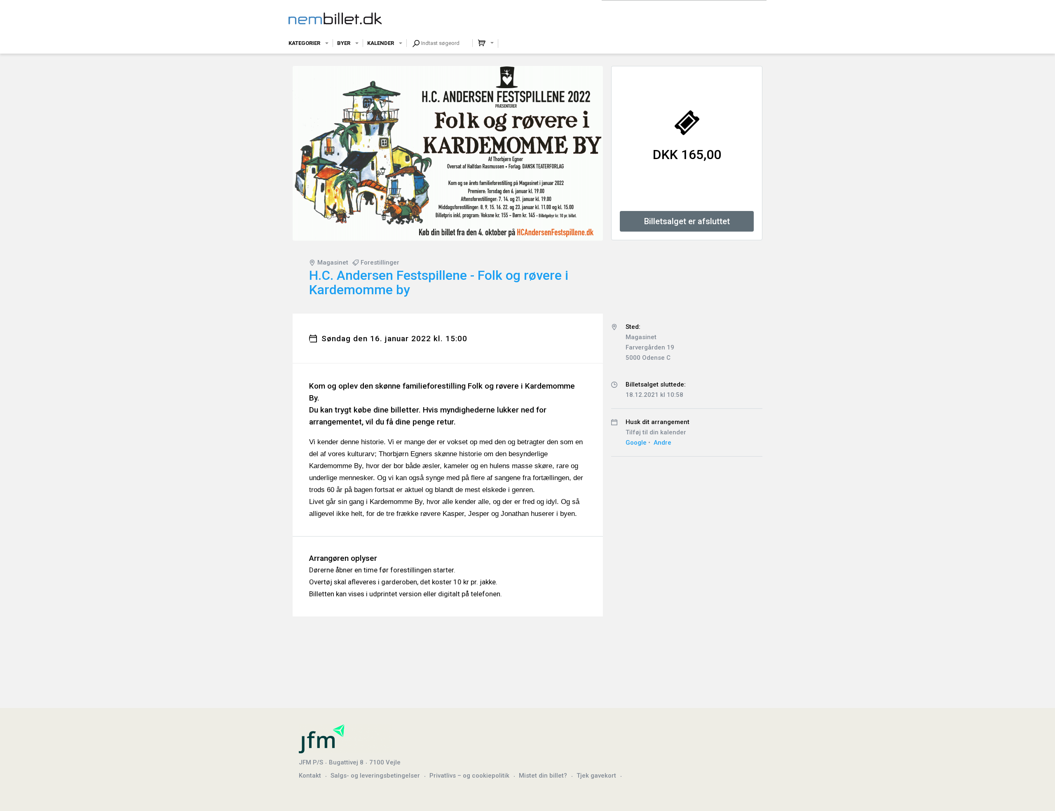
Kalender (380, 43)
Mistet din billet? (543, 775)
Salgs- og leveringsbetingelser (375, 775)
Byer (343, 43)
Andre (662, 442)
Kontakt (310, 775)
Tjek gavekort (596, 775)
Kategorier (304, 43)
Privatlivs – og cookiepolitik (469, 775)
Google (636, 442)
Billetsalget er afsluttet (687, 221)
